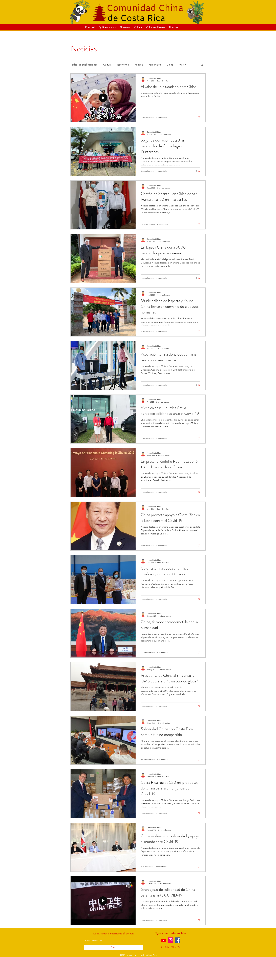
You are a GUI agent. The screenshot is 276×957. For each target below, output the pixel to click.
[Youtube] (163, 940)
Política (139, 64)
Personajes (154, 64)
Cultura (107, 64)
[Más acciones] (200, 79)
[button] (202, 65)
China (170, 64)
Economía (123, 64)
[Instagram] (170, 940)
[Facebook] (177, 940)
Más (181, 64)
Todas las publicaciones (83, 64)
